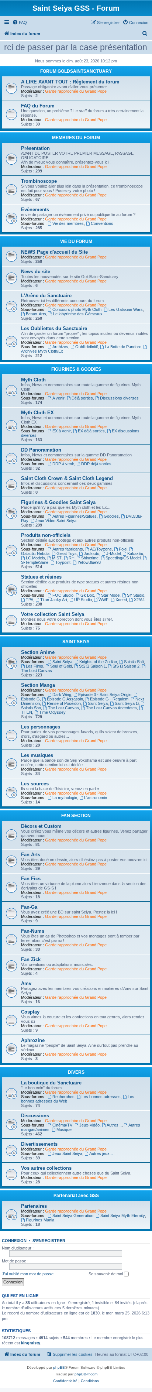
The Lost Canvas (63, 708)
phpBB (59, 1367)
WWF (103, 599)
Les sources (35, 783)
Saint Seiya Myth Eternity (122, 1215)
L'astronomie (95, 797)
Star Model (110, 595)
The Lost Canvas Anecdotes (111, 708)
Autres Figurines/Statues (74, 516)
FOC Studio (62, 595)
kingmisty (30, 1343)
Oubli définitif (86, 346)
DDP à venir (63, 464)
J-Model (113, 553)
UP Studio (83, 599)
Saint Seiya (62, 661)
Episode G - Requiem (109, 699)
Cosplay (30, 1012)
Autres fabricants (67, 549)
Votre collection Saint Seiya (52, 614)
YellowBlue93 (89, 562)
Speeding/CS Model (123, 558)
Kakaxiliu (135, 553)
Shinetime (90, 558)
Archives (60, 346)
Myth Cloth (33, 380)
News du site (35, 271)
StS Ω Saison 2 (126, 666)
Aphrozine (33, 1040)
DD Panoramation (41, 450)
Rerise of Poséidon (64, 703)
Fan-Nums (32, 931)
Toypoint (62, 562)
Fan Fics (31, 878)
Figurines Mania (40, 1220)
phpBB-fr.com (86, 1374)
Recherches (63, 1096)
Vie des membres (68, 223)
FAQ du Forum (38, 106)
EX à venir (61, 431)
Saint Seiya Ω (127, 703)
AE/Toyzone (101, 549)
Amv (26, 983)
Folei (123, 549)
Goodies (111, 516)
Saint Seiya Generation (72, 1215)
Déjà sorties (82, 398)
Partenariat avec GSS (76, 1195)
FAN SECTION (76, 815)
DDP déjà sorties (96, 464)
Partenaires (34, 1206)
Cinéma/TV (62, 1125)
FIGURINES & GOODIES (76, 369)
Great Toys (66, 553)
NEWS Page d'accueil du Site (54, 252)
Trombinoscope (39, 181)
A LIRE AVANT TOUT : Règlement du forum (70, 82)
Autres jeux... (101, 1153)
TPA (29, 599)
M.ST (57, 558)
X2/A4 (139, 599)
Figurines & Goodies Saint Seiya (58, 502)
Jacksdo (91, 553)
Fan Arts (30, 854)
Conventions (102, 223)
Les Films (34, 666)
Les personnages (40, 727)
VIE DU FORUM (76, 241)
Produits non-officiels (45, 535)
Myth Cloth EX (37, 412)
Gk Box (87, 595)
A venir (58, 398)
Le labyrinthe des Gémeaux (78, 314)
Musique (64, 1129)
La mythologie (64, 797)
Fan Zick (31, 959)
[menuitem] (19, 22)
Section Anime (38, 652)
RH (72, 558)
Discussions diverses (119, 398)
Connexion (14, 1240)
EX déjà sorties (91, 431)
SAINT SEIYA (76, 641)
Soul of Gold (61, 666)
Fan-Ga (29, 907)
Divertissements (39, 1144)
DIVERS (76, 1072)
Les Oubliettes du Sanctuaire (54, 328)
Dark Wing (61, 694)
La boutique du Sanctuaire (51, 1083)
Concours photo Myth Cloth (76, 309)
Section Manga (38, 685)
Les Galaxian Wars (125, 309)
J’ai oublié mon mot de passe (27, 1274)
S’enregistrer (48, 1240)
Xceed (121, 599)
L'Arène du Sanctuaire (46, 295)
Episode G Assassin (65, 699)
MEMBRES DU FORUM (76, 137)
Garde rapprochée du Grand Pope (76, 91)
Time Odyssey (52, 712)
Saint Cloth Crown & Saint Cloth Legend (67, 478)
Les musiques (37, 755)
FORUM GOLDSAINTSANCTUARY (76, 71)
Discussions (35, 1115)
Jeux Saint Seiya (67, 1153)
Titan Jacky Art (53, 599)
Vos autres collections (46, 1168)
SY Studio (135, 595)
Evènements (35, 209)
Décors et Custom (41, 826)
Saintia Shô (134, 661)
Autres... (114, 1125)
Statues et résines (41, 577)
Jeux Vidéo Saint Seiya (55, 520)
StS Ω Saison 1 (92, 666)
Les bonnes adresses (101, 1096)
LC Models (35, 558)
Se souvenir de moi (106, 1274)
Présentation (35, 148)
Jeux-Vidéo (89, 1125)
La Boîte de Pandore (123, 346)
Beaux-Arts (36, 314)
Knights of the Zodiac (98, 661)
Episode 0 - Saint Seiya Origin (104, 694)
